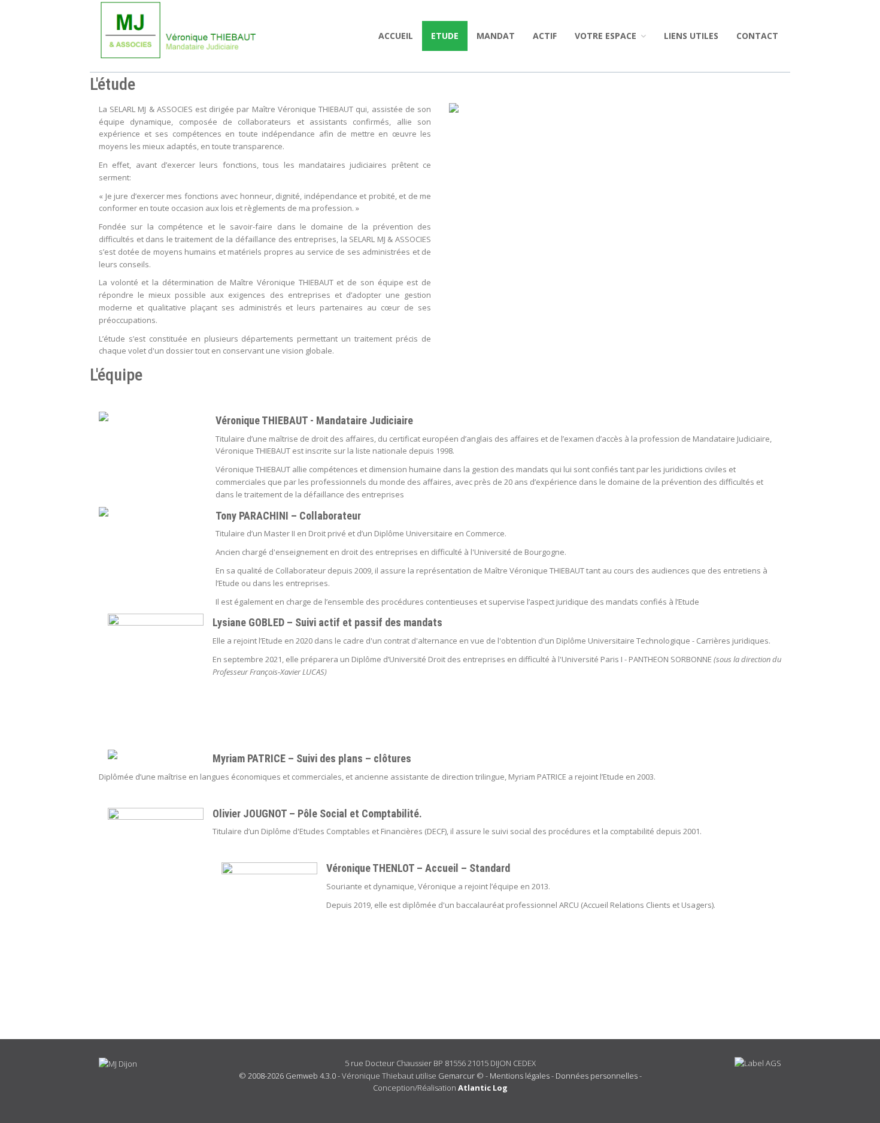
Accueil (395, 35)
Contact (757, 35)
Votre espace (607, 35)
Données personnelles (597, 1075)
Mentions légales (520, 1075)
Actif (545, 35)
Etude (445, 35)
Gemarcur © (461, 1075)
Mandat (496, 35)
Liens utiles (691, 35)
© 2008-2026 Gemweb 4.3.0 (287, 1075)
